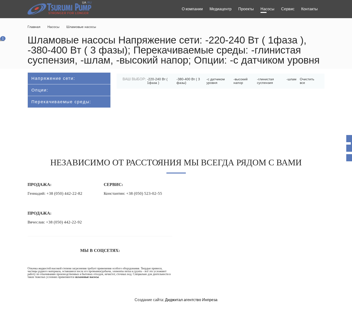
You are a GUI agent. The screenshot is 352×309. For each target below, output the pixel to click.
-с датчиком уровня (215, 81)
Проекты (246, 9)
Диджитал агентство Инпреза (191, 300)
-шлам (291, 79)
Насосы (267, 9)
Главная (34, 26)
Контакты (309, 9)
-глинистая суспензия (265, 81)
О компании (192, 9)
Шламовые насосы (81, 26)
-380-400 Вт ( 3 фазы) (188, 81)
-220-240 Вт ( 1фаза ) (157, 81)
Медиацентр (221, 9)
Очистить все (307, 81)
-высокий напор (240, 81)
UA (84, 2)
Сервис (288, 9)
